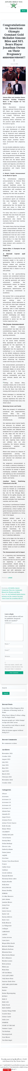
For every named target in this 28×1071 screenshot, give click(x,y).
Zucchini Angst (7, 1040)
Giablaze (5, 870)
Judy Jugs (5, 908)
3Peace (4, 793)
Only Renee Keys (7, 978)
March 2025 (6, 774)
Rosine (4, 990)
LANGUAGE (6, 931)
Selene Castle (6, 1017)
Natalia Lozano (7, 961)
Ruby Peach (6, 1005)
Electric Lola (6, 846)
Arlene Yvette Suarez (9, 823)
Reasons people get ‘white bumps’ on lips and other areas (13, 721)
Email (7, 650)
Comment (8, 623)
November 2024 (7, 780)
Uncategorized (7, 1034)
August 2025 (6, 759)
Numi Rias (5, 970)
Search (4, 688)
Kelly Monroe (6, 923)
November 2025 (7, 753)
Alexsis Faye (6, 811)
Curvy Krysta (6, 838)
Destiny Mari (6, 840)
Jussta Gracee (6, 911)
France (4, 864)
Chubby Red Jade (7, 835)
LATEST (10, 577)
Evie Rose (5, 858)
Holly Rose (5, 884)
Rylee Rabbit (6, 1008)
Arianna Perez (7, 820)
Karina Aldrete (7, 917)
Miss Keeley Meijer (8, 955)
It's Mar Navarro (7, 896)
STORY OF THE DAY (8, 1025)
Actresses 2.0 (6, 799)
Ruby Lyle (5, 1002)
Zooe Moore (6, 1037)
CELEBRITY (6, 832)
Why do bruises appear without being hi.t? (12, 731)
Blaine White (6, 829)
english (4, 855)
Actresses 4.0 (6, 805)
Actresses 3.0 (6, 802)
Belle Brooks (6, 826)
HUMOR (4, 893)
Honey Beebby (7, 890)
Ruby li (4, 999)
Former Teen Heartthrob (10, 861)
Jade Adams (6, 899)
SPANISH (5, 1022)
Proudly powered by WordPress (11, 1059)
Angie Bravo (6, 817)
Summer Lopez (7, 1028)
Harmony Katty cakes (9, 879)
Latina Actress (7, 937)
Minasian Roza (7, 952)
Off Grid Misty (7, 972)
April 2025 (5, 771)
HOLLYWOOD (6, 887)
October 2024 (6, 783)
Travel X (8, 1061)
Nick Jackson (6, 964)
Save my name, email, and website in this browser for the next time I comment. (14, 667)
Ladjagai (5, 928)
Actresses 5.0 (6, 808)
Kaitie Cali (5, 914)
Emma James (6, 852)
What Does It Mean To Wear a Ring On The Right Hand (13, 716)
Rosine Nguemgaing (9, 993)
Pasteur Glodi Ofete (8, 981)
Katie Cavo (5, 920)
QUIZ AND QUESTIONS (9, 984)
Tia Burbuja (6, 1031)
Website (7, 656)
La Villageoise (7, 926)
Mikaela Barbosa (7, 949)
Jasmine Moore (7, 902)
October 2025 (6, 756)
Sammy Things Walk (9, 1011)
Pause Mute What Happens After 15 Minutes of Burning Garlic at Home (13, 710)
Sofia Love (5, 1019)
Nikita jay (5, 967)
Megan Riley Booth (8, 943)
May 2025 (5, 768)
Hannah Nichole (7, 876)
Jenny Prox (5, 905)
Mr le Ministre (7, 958)
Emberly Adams (7, 849)
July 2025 (5, 762)
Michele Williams (8, 946)
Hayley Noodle (7, 881)
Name (7, 644)
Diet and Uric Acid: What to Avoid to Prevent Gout (13, 726)
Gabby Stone (6, 867)
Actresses (5, 796)
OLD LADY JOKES (7, 975)
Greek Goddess (7, 873)
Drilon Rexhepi (7, 843)
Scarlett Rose (6, 1014)
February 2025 (7, 777)
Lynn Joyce (5, 940)
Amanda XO (6, 814)
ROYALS (4, 996)
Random (5, 987)
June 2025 (5, 765)
